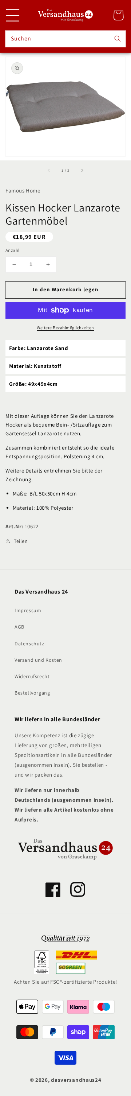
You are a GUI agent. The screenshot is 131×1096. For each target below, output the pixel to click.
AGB (19, 626)
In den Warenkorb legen (66, 289)
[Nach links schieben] (49, 170)
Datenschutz (29, 643)
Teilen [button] (21, 541)
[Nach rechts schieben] (82, 170)
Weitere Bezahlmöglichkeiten (65, 327)
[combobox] (65, 39)
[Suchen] (118, 39)
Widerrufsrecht (32, 676)
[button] (12, 15)
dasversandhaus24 (76, 1079)
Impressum (28, 610)
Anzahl (12, 250)
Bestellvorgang (32, 692)
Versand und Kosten (38, 660)
